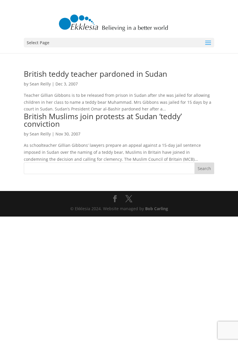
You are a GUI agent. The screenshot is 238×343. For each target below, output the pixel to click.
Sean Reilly (40, 84)
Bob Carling (156, 208)
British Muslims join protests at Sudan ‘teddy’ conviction (103, 120)
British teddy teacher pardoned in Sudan (95, 74)
